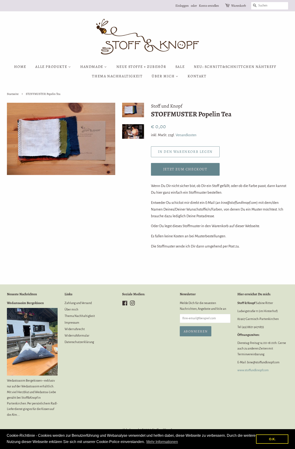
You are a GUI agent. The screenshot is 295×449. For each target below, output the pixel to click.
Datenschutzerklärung (79, 342)
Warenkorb (238, 5)
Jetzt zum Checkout (185, 169)
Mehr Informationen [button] (162, 442)
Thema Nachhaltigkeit (117, 76)
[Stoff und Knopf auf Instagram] (132, 304)
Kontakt (197, 76)
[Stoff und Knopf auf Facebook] (124, 304)
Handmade (92, 66)
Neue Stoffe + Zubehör (141, 66)
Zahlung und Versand (78, 303)
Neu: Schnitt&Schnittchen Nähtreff (235, 66)
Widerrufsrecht (75, 329)
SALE (180, 66)
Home (20, 66)
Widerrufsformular (77, 335)
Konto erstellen (209, 5)
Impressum (72, 322)
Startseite (13, 94)
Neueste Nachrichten (22, 294)
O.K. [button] (272, 439)
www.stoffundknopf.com (253, 370)
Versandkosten (186, 135)
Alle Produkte (51, 66)
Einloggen (182, 5)
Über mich (164, 76)
